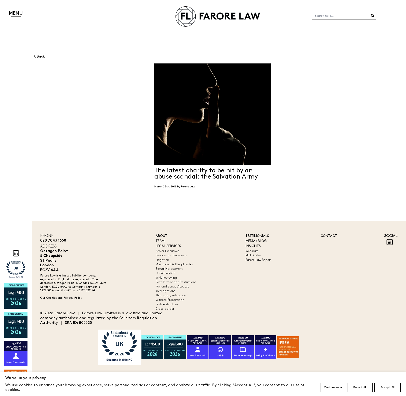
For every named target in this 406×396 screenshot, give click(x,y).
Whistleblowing (166, 277)
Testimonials (257, 236)
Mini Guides (253, 255)
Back (40, 56)
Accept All (387, 387)
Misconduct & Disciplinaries (174, 264)
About (161, 236)
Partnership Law (167, 304)
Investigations (165, 291)
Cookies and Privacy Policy (64, 297)
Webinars (252, 251)
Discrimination (165, 273)
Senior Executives (167, 251)
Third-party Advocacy (171, 295)
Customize (331, 387)
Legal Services (168, 246)
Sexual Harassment (169, 268)
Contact (329, 236)
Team (160, 241)
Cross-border (165, 308)
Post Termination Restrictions (176, 282)
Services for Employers (171, 255)
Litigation (162, 259)
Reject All (359, 387)
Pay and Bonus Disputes (172, 286)
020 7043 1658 (53, 240)
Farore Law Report (259, 259)
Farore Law (188, 186)
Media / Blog (256, 241)
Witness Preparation (170, 299)
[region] (203, 384)
